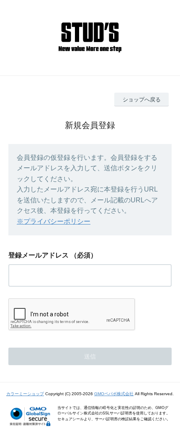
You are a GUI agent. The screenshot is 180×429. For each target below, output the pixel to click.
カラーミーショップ (25, 393)
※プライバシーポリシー (53, 221)
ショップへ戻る (142, 99)
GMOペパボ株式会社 (114, 393)
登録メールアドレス (38, 255)
